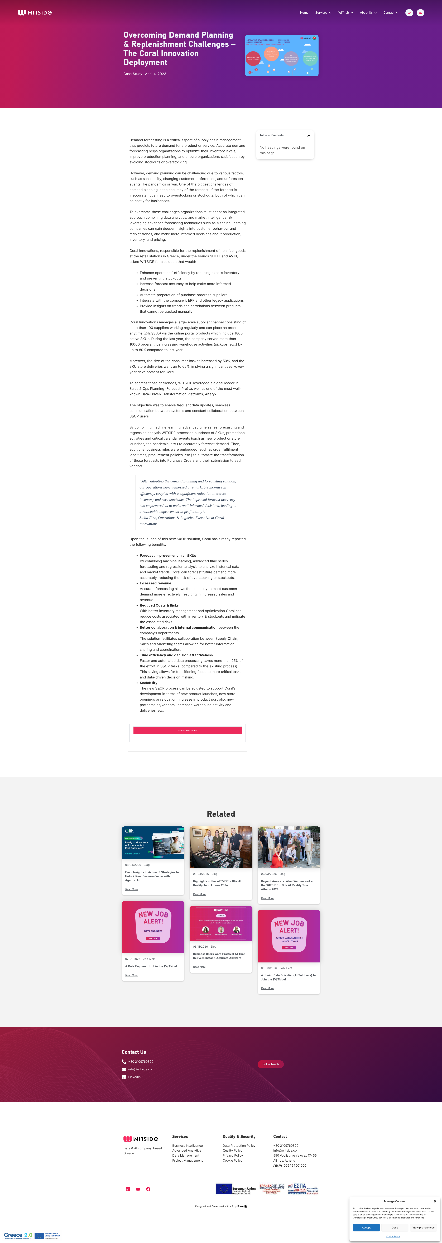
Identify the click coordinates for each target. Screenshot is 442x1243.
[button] (435, 1201)
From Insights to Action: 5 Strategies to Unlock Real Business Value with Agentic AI (152, 876)
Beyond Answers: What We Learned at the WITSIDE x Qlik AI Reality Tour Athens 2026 (287, 885)
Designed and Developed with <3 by (219, 1206)
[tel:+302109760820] (409, 12)
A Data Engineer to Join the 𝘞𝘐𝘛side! (151, 966)
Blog (147, 865)
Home (304, 13)
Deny (395, 1227)
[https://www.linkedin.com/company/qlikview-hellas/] (420, 12)
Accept (366, 1227)
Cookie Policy (393, 1236)
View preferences (423, 1227)
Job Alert (149, 959)
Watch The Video (187, 730)
